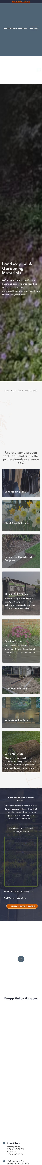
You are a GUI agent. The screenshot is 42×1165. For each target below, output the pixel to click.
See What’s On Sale (21, 2)
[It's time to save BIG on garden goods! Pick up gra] (21, 1016)
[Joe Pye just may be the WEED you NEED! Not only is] (21, 1060)
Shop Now (34, 28)
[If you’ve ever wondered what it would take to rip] (21, 1038)
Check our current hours (22, 906)
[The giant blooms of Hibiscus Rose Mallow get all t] (21, 1082)
